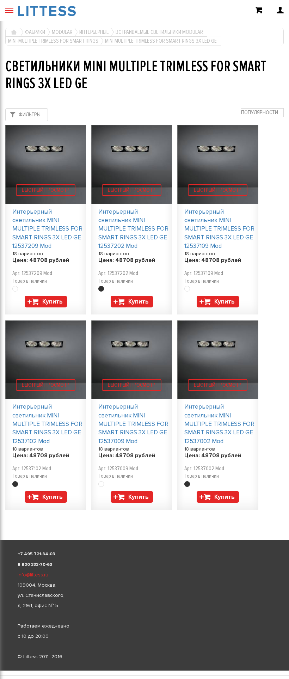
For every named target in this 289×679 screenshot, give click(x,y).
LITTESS (47, 11)
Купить (52, 301)
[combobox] (262, 112)
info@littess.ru (33, 575)
